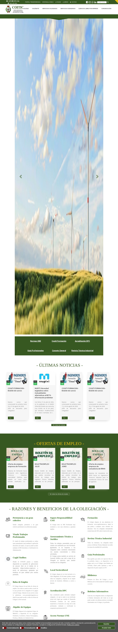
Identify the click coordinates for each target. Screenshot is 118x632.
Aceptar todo (106, 628)
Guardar (106, 624)
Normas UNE (35, 341)
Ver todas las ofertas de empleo (59, 494)
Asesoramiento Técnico (60, 536)
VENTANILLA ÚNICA (47, 2)
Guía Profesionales (35, 350)
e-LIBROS (65, 2)
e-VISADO (58, 2)
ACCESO (74, 2)
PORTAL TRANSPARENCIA (32, 2)
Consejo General (59, 350)
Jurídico (54, 539)
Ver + (10, 418)
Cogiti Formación (59, 341)
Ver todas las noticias (59, 425)
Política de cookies (73, 625)
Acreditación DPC (82, 341)
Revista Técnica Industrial (82, 350)
